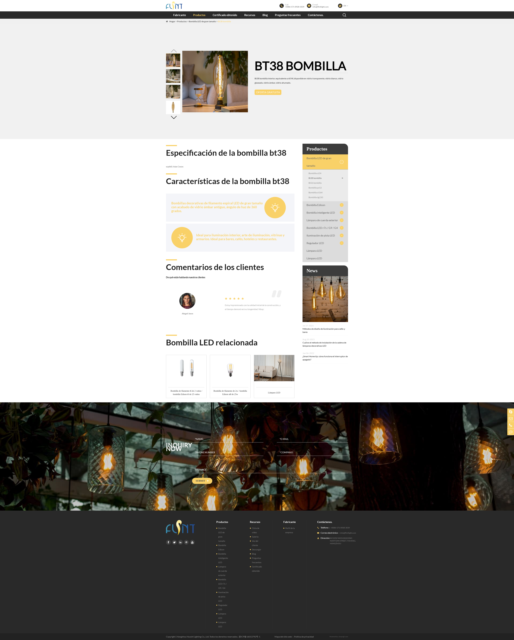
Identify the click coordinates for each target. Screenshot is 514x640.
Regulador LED (315, 243)
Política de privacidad (304, 636)
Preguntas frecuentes (288, 15)
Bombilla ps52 (315, 187)
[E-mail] (510, 418)
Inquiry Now (179, 447)
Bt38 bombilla (224, 21)
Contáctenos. (316, 15)
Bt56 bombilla (315, 183)
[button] (174, 117)
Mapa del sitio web (283, 636)
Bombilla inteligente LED (321, 212)
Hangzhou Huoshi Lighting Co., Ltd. (193, 636)
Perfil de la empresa (290, 530)
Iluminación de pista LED (321, 235)
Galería (255, 536)
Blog (265, 15)
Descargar (256, 549)
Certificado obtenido (225, 15)
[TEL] (510, 425)
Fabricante (179, 15)
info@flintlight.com (321, 7)
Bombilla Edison (316, 205)
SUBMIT (202, 480)
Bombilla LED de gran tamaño (202, 21)
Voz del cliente (255, 543)
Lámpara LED (314, 250)
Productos (199, 15)
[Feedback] (510, 432)
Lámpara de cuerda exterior (322, 220)
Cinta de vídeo (255, 530)
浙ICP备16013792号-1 (249, 636)
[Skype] (510, 411)
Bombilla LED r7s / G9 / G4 (322, 227)
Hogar (172, 21)
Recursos (249, 15)
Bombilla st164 (315, 192)
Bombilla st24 (315, 173)
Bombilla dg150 (316, 197)
